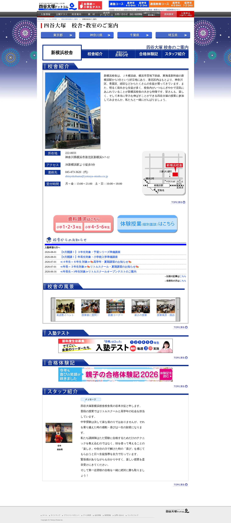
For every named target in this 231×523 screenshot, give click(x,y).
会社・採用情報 (136, 14)
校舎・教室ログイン (156, 10)
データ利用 (87, 515)
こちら (183, 276)
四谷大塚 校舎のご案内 (69, 19)
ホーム (44, 515)
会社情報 (98, 515)
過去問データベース (106, 14)
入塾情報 (45, 14)
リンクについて (132, 515)
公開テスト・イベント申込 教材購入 (151, 14)
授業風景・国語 (166, 315)
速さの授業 (140, 315)
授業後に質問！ (90, 315)
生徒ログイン (129, 10)
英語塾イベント (65, 315)
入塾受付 (184, 14)
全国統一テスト (115, 10)
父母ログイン (141, 10)
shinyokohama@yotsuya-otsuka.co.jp (86, 176)
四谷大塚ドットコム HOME (47, 19)
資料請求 (169, 14)
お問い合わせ (121, 14)
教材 (91, 14)
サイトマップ (55, 515)
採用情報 (107, 515)
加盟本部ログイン (173, 10)
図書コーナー (115, 315)
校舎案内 (76, 14)
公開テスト (61, 14)
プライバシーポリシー (72, 515)
